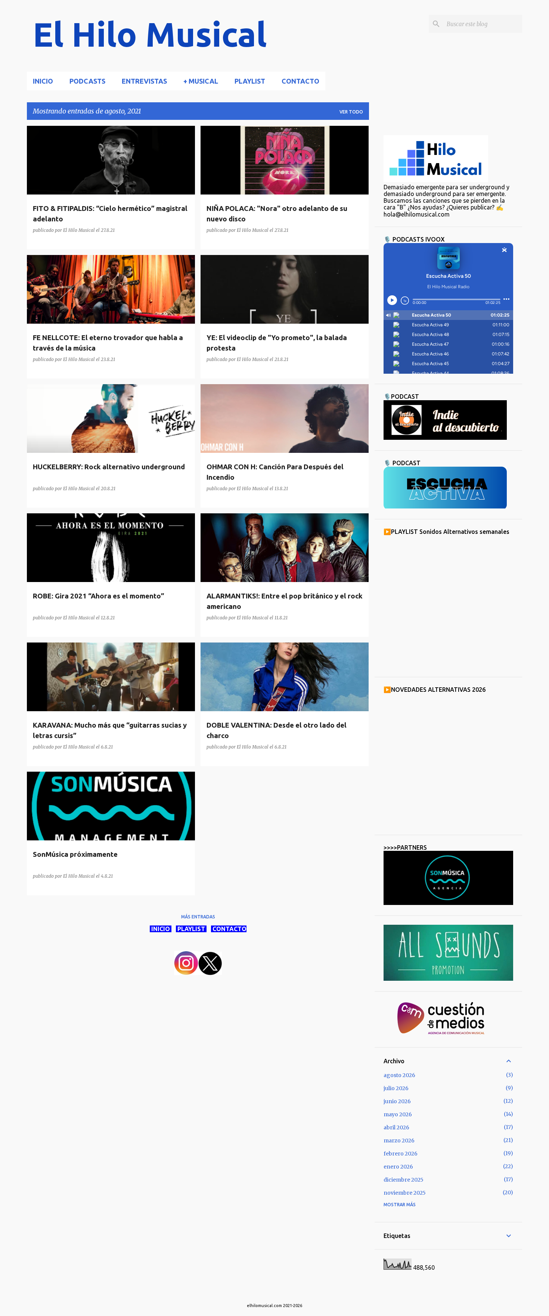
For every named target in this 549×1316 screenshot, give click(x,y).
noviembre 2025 (405, 1192)
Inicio (43, 81)
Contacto (300, 81)
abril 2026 (396, 1127)
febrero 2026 (401, 1153)
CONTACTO (228, 928)
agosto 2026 (399, 1075)
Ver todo (351, 111)
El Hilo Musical (150, 34)
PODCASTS (87, 81)
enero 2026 (398, 1166)
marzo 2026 (399, 1140)
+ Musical (200, 81)
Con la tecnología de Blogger (279, 1290)
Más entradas (198, 916)
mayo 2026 (398, 1114)
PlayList (250, 81)
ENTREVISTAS (144, 81)
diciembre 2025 (404, 1179)
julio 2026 (396, 1088)
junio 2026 (397, 1101)
